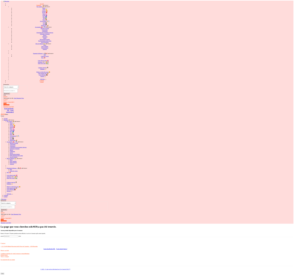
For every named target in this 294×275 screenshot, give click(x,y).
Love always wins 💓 (43, 60)
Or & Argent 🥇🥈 (45, 21)
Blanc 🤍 (44, 8)
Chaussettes (45, 30)
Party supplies (44, 46)
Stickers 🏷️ (43, 76)
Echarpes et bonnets (45, 34)
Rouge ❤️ (44, 12)
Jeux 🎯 (43, 57)
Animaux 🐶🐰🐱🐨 (43, 62)
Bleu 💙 (45, 17)
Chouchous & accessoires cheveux (44, 32)
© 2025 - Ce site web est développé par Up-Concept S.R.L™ (55, 269)
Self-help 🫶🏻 (10, 194)
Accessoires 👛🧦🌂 (40, 27)
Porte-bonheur (44, 48)
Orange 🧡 (45, 11)
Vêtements (44, 36)
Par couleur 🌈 (40, 6)
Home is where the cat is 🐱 (43, 72)
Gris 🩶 (45, 22)
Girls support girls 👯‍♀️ (43, 73)
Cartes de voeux (45, 56)
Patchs (44, 38)
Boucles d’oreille (45, 28)
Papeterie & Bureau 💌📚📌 (40, 53)
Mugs (44, 45)
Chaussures (45, 31)
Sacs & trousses (45, 42)
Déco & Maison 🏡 (40, 43)
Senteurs (45, 49)
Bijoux (44, 35)
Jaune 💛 (44, 9)
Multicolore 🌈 (45, 25)
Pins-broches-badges (45, 39)
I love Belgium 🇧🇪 (43, 75)
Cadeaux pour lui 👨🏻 (43, 67)
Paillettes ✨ (43, 69)
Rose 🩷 (45, 14)
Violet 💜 (44, 15)
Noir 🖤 (45, 24)
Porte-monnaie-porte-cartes (44, 41)
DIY (45, 55)
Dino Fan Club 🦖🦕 (43, 63)
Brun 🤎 (45, 19)
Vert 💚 (45, 18)
